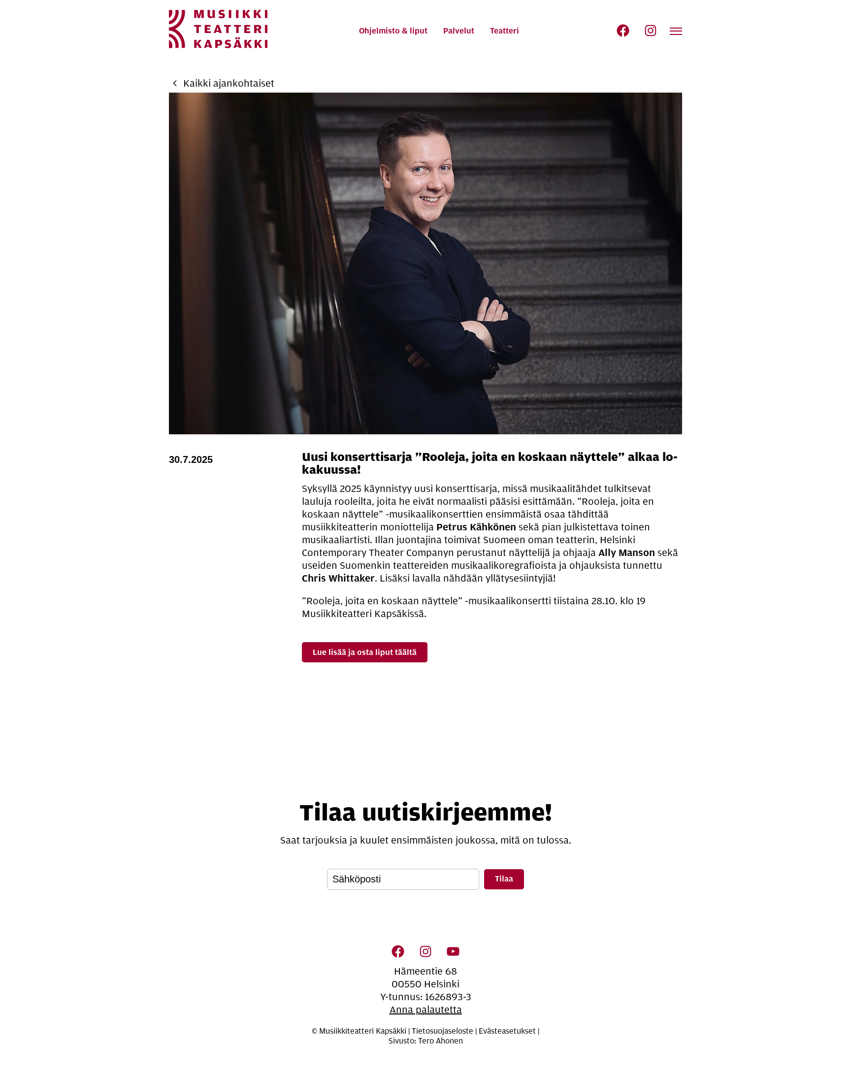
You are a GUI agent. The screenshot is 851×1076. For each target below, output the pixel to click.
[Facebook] (623, 30)
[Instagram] (650, 30)
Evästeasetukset (507, 1031)
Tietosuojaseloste (442, 1031)
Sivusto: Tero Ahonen (426, 1041)
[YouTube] (453, 951)
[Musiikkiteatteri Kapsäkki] (218, 29)
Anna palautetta (426, 1009)
